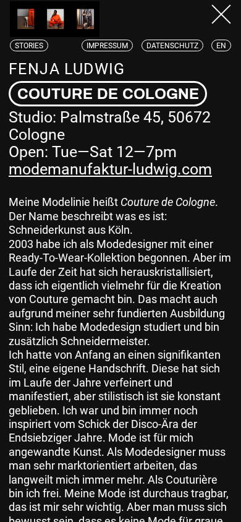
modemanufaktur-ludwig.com (110, 169)
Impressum (107, 45)
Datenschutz (172, 45)
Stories (29, 45)
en (221, 45)
